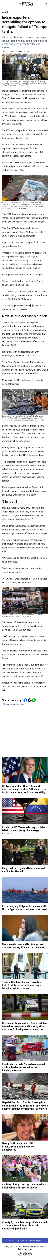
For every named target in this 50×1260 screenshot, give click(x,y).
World (5, 12)
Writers (24, 1241)
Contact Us (14, 1241)
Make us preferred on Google (15, 704)
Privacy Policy (35, 1241)
